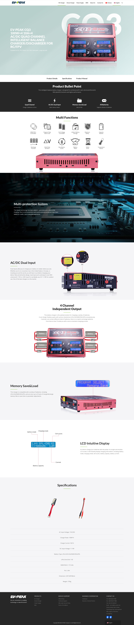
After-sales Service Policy (64, 603)
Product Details (52, 78)
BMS (35, 605)
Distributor (84, 599)
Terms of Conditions (63, 605)
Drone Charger (37, 601)
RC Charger (37, 599)
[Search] (122, 2)
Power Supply (37, 603)
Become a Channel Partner (88, 601)
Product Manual (81, 78)
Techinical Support (62, 601)
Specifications (67, 78)
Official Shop (61, 599)
